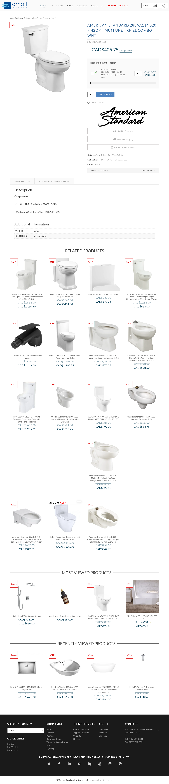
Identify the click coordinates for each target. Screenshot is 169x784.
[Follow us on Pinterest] (120, 764)
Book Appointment (81, 729)
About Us (97, 5)
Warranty (77, 736)
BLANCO (30, 702)
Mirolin (145, 631)
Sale (70, 5)
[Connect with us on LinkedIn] (69, 764)
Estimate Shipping (125, 139)
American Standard (30, 312)
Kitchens (50, 732)
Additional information (54, 181)
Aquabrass (69, 625)
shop (19, 18)
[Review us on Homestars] (90, 764)
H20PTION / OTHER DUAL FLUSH (114, 160)
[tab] (22, 181)
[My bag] (155, 5)
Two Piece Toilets (46, 18)
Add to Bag (105, 94)
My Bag (10, 744)
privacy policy (95, 780)
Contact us (103, 729)
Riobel (30, 629)
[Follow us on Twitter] (49, 764)
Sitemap (76, 739)
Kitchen (57, 5)
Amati (13, 18)
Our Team (103, 736)
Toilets (33, 18)
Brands (82, 5)
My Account (12, 750)
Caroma (107, 432)
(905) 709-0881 (136, 739)
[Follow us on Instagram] (110, 764)
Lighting (50, 748)
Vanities (50, 736)
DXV (68, 309)
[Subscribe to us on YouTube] (100, 764)
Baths (44, 5)
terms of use (108, 780)
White (97, 164)
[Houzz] (79, 764)
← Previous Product (98, 170)
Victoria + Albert (107, 705)
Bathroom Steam (53, 739)
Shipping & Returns (81, 732)
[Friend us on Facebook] (59, 764)
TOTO (69, 552)
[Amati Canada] (14, 5)
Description (22, 181)
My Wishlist (12, 747)
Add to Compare (125, 131)
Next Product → (149, 170)
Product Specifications (124, 147)
